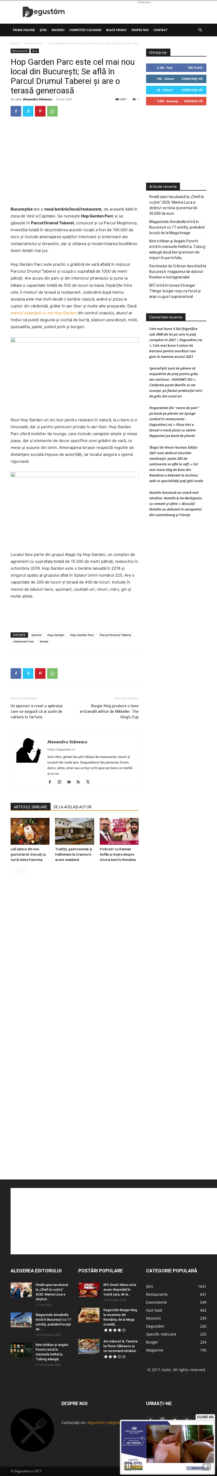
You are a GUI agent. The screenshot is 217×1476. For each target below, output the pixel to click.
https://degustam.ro (61, 749)
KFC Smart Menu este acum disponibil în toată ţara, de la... (119, 1289)
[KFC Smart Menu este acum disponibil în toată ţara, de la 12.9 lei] (89, 1289)
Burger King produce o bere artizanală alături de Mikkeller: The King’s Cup (109, 711)
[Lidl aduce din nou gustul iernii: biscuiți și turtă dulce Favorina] (30, 831)
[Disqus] (75, 958)
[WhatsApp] (52, 111)
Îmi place (195, 68)
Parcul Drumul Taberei (115, 635)
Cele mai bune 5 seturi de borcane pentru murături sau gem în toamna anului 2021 (172, 351)
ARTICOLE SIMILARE (30, 807)
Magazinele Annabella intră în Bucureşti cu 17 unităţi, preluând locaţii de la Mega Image (177, 227)
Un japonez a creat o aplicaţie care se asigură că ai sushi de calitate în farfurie (37, 711)
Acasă (15, 43)
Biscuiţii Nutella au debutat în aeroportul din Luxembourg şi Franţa (175, 509)
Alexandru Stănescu (37, 99)
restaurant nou (23, 641)
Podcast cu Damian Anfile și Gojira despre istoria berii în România (118, 854)
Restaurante (34, 43)
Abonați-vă (193, 101)
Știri (43, 30)
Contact (160, 30)
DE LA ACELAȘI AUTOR (73, 807)
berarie (36, 635)
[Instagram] (61, 782)
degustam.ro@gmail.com (109, 1422)
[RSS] (80, 782)
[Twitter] (28, 111)
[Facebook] (16, 111)
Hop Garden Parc (82, 635)
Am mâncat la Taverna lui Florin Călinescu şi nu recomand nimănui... (120, 1346)
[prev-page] (14, 870)
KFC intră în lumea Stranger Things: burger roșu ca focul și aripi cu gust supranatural (175, 291)
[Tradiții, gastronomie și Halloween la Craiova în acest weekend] (74, 831)
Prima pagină (24, 30)
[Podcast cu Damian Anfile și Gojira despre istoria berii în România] (119, 831)
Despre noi (140, 30)
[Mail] (70, 782)
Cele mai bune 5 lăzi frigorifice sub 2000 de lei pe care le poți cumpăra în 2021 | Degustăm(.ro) (175, 334)
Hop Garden (55, 635)
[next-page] (22, 870)
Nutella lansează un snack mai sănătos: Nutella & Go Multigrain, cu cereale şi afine (175, 498)
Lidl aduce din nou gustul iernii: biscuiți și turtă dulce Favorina (28, 854)
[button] (200, 30)
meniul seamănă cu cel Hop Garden (44, 312)
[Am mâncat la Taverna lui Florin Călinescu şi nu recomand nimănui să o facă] (89, 1346)
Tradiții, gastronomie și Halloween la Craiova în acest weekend (73, 854)
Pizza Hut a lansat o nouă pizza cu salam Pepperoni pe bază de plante (172, 430)
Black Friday (116, 30)
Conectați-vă (192, 79)
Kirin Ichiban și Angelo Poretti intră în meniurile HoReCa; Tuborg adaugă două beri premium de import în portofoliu (177, 249)
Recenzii (58, 30)
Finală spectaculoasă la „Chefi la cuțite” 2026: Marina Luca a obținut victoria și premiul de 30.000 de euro (176, 205)
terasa (44, 641)
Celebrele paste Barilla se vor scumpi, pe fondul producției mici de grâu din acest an (175, 390)
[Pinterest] (40, 111)
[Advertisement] (144, 12)
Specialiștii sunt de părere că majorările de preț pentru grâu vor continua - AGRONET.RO (173, 374)
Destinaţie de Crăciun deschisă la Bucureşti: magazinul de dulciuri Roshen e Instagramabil (177, 271)
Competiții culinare (85, 30)
